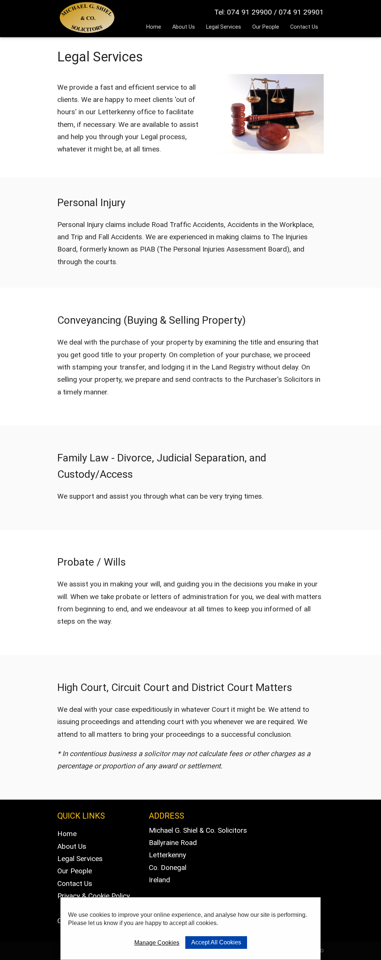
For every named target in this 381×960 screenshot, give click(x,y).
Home (153, 26)
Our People (265, 26)
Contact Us (304, 26)
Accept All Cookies (216, 942)
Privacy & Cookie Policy (93, 895)
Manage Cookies (156, 943)
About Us (183, 26)
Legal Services (223, 26)
